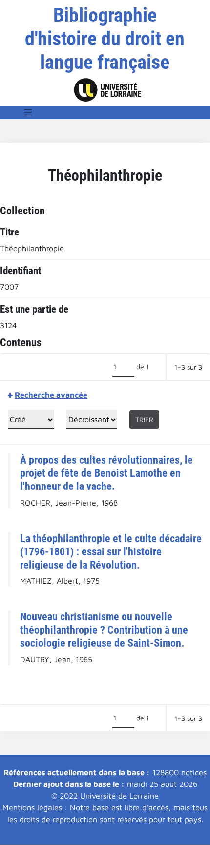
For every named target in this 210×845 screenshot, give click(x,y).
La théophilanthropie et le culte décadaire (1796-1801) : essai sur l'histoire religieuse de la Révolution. (111, 551)
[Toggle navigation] (28, 112)
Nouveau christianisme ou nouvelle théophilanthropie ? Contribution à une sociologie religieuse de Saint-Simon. (104, 629)
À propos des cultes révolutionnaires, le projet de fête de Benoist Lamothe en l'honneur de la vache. (106, 472)
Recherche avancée (51, 394)
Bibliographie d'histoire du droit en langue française (105, 39)
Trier (144, 419)
